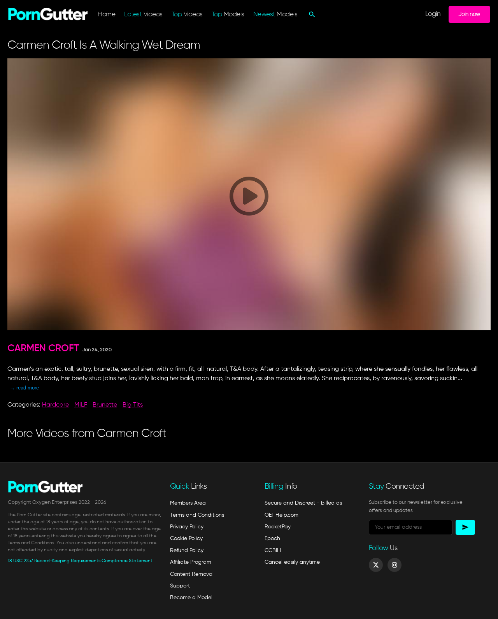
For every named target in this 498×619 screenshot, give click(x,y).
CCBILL (273, 550)
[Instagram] (395, 565)
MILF (80, 405)
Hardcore (55, 405)
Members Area (188, 503)
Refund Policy (186, 550)
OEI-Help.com (281, 515)
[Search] (311, 14)
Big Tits (133, 405)
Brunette (105, 405)
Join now (469, 14)
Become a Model (191, 597)
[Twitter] (376, 565)
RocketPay (278, 527)
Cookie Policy (186, 538)
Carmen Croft (43, 349)
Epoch (272, 538)
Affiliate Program (190, 562)
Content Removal (192, 574)
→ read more (24, 388)
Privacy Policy (186, 527)
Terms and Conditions (197, 515)
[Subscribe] (465, 527)
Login (433, 14)
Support (180, 586)
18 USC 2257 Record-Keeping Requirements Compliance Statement (80, 561)
